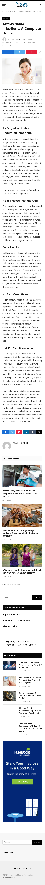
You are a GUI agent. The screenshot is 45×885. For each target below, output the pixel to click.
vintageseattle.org (9, 877)
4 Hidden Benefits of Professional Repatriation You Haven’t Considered (30, 710)
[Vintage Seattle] (22, 5)
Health (6, 18)
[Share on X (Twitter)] (19, 52)
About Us (27, 869)
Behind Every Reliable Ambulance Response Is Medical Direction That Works (19, 494)
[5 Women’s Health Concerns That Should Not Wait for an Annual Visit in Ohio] (22, 555)
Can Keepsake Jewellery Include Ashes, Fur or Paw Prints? (30, 695)
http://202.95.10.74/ (12, 614)
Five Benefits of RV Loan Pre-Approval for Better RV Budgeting (30, 664)
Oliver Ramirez (15, 39)
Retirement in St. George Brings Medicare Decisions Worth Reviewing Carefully (20, 533)
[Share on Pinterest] (31, 52)
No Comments (29, 43)
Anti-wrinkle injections (27, 103)
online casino (8, 853)
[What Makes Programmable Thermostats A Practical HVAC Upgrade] (9, 681)
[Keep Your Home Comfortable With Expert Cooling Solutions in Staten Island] (9, 726)
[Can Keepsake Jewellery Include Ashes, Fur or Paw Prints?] (9, 696)
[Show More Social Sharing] (40, 52)
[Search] (41, 4)
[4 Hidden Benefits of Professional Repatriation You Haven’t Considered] (9, 711)
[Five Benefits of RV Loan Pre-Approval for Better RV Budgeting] (9, 665)
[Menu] (4, 4)
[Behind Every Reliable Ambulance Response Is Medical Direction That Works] (22, 476)
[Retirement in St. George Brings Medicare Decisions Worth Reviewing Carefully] (22, 515)
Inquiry (17, 869)
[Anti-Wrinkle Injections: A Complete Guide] (22, 71)
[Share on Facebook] (8, 52)
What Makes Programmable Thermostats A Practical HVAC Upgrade (30, 680)
